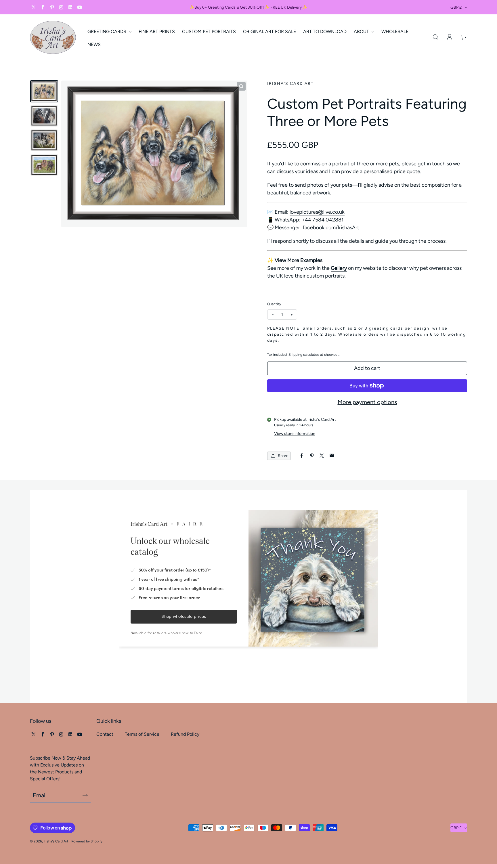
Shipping (295, 355)
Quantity (274, 304)
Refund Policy (185, 734)
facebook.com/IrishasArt (331, 227)
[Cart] (463, 37)
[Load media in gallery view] (44, 91)
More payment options (367, 402)
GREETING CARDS (107, 31)
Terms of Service (142, 734)
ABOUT (362, 31)
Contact (104, 734)
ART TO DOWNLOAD (325, 31)
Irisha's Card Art (56, 841)
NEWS (94, 44)
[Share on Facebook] (301, 455)
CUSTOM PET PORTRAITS (209, 31)
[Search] (435, 37)
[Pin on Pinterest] (311, 455)
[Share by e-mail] (331, 455)
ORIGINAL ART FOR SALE (269, 31)
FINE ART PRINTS (157, 31)
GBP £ (456, 7)
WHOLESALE (394, 31)
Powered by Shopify (86, 841)
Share (283, 455)
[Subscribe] (85, 795)
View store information (294, 433)
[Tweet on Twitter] (321, 455)
